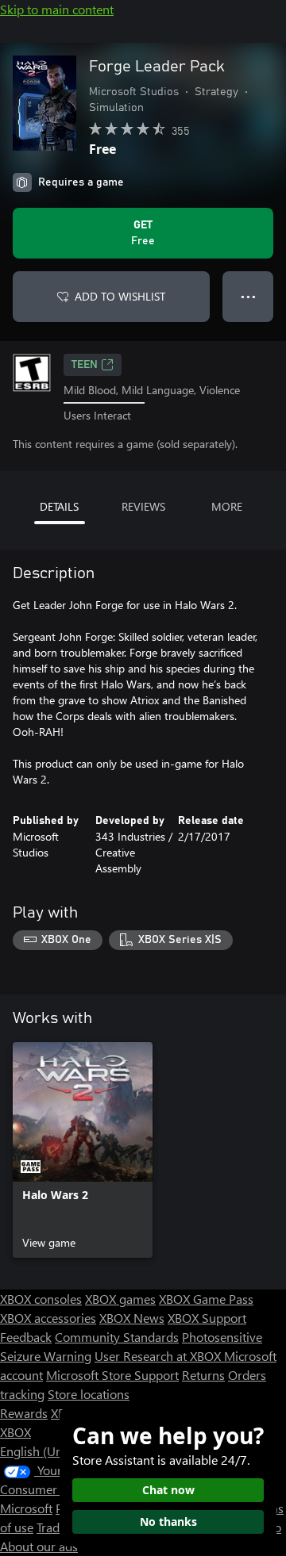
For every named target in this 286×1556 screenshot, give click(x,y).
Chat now (168, 1489)
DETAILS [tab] (59, 506)
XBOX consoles (41, 1298)
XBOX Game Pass (206, 1298)
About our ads (39, 1546)
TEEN (85, 364)
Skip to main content (57, 9)
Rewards (24, 1413)
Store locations (88, 1393)
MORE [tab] (226, 506)
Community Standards (117, 1336)
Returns (203, 1374)
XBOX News (131, 1317)
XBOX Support (207, 1317)
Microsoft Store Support (112, 1374)
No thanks (168, 1521)
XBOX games (120, 1298)
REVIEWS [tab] (143, 506)
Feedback (26, 1336)
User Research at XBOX (159, 1355)
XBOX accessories (48, 1317)
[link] (83, 1150)
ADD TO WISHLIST (120, 296)
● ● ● (248, 296)
